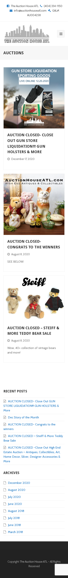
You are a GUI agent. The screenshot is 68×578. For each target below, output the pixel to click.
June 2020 (15, 504)
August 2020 (16, 490)
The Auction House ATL (25, 6)
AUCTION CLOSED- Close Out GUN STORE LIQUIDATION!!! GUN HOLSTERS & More (31, 405)
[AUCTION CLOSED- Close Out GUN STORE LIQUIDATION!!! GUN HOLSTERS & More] (34, 97)
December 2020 (19, 483)
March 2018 (15, 532)
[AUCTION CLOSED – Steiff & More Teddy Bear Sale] (34, 298)
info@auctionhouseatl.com (30, 10)
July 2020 (14, 497)
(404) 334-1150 (53, 6)
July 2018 (14, 518)
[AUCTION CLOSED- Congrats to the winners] (34, 204)
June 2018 (14, 525)
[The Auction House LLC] (26, 33)
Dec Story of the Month (23, 417)
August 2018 (16, 511)
